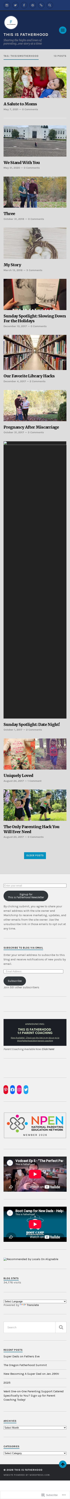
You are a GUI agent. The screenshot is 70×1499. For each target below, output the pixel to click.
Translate (33, 1305)
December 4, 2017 (15, 381)
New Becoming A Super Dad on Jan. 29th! (31, 1373)
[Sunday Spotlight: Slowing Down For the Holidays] (35, 294)
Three (9, 213)
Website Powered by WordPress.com (27, 1475)
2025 (7, 1382)
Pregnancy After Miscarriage (31, 427)
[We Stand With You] (35, 141)
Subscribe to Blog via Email (23, 947)
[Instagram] (7, 5)
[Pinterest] (32, 5)
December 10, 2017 (15, 326)
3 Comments (34, 270)
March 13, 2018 (13, 270)
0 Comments (30, 109)
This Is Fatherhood (26, 34)
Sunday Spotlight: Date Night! (32, 724)
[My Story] (35, 243)
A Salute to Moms (20, 104)
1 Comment (34, 781)
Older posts (35, 855)
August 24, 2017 (14, 781)
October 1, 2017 (13, 729)
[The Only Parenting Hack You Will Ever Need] (35, 805)
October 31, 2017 (14, 432)
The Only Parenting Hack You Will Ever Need (31, 829)
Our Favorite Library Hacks (29, 376)
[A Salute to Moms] (35, 82)
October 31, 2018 (14, 219)
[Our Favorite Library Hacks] (35, 352)
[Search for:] (35, 1327)
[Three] (35, 192)
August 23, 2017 (14, 837)
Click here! (48, 1049)
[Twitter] (15, 5)
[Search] (49, 5)
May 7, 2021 (11, 109)
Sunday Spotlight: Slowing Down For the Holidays (35, 319)
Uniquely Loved (18, 775)
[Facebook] (24, 5)
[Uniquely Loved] (35, 754)
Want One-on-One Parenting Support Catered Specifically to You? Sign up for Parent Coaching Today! (34, 1395)
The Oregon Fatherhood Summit (25, 1365)
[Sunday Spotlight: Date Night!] (35, 580)
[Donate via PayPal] (41, 5)
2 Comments (38, 381)
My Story (12, 265)
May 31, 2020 (12, 167)
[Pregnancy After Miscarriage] (35, 405)
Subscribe (15, 981)
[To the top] (62, 1464)
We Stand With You (22, 162)
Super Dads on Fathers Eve (22, 1356)
